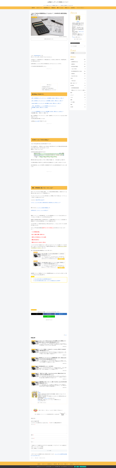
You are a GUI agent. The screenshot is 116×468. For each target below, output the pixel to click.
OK (74, 466)
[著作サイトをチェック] (38, 402)
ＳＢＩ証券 (37, 121)
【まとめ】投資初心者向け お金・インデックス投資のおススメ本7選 (46, 280)
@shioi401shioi (37, 55)
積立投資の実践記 (34, 309)
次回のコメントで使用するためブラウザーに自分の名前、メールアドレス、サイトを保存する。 (49, 445)
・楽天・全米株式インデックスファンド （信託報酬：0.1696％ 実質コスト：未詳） (46, 100)
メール (32, 438)
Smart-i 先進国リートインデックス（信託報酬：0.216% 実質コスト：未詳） (46, 103)
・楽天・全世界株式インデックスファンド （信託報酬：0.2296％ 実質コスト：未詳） (47, 98)
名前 (32, 434)
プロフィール (46, 398)
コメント (33, 424)
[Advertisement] (49, 47)
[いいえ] (114, 466)
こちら (39, 400)
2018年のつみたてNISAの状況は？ (48, 88)
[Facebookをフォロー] (42, 402)
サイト (32, 441)
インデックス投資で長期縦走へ (43, 207)
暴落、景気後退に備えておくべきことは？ (49, 89)
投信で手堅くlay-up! (39, 199)
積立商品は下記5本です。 (47, 86)
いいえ (78, 466)
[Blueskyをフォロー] (41, 402)
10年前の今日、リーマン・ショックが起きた (39, 210)
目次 (48, 84)
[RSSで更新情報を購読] (45, 402)
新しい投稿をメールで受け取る (37, 448)
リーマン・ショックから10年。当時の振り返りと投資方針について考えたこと (45, 202)
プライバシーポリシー (77, 465)
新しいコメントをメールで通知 (37, 446)
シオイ (39, 392)
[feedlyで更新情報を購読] (44, 402)
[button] (84, 46)
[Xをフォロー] (39, 402)
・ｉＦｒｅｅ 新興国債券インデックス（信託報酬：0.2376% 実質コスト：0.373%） (46, 111)
